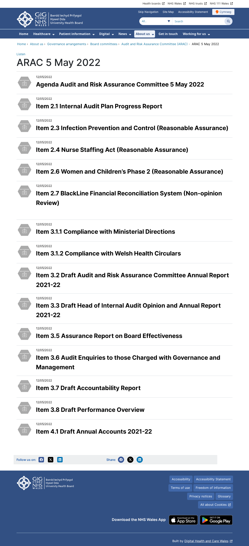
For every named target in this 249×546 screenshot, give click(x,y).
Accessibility (181, 479)
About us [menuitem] (143, 34)
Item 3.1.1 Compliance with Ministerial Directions (105, 231)
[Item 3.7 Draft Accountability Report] (24, 386)
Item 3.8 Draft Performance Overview (90, 409)
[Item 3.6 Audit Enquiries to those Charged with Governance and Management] (24, 355)
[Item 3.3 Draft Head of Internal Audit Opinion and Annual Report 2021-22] (24, 303)
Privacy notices (200, 496)
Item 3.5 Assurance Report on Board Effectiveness (109, 335)
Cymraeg (225, 11)
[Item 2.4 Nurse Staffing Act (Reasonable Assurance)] (24, 148)
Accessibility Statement (193, 11)
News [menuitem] (122, 34)
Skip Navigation (148, 11)
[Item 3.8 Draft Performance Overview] (24, 408)
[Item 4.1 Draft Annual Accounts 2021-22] (24, 429)
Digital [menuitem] (104, 34)
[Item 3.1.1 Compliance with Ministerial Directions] (24, 229)
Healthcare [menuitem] (41, 34)
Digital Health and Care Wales (206, 541)
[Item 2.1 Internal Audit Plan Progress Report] (24, 104)
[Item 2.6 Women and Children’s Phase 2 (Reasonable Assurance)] (24, 169)
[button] (41, 459)
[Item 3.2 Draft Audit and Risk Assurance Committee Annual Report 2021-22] (24, 273)
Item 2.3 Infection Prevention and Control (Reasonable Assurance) (132, 127)
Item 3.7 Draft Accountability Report (88, 387)
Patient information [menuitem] (74, 34)
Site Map (168, 11)
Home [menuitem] (23, 34)
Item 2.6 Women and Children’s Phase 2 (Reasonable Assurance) (130, 171)
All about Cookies (213, 505)
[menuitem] (53, 34)
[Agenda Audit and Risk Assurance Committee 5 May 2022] (24, 82)
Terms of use (180, 488)
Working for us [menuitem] (194, 34)
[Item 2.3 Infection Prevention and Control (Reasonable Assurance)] (24, 126)
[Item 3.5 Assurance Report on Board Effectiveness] (24, 334)
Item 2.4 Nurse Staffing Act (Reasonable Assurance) (112, 149)
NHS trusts (196, 3)
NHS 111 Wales (219, 3)
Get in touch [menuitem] (168, 34)
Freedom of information (213, 488)
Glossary (224, 496)
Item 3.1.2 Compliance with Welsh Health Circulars (108, 253)
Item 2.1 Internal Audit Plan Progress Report (99, 106)
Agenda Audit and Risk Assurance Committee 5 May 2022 (120, 84)
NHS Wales (175, 3)
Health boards (151, 3)
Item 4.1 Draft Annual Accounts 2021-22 (94, 431)
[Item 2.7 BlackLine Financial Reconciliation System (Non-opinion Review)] (24, 191)
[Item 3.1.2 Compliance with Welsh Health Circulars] (24, 251)
